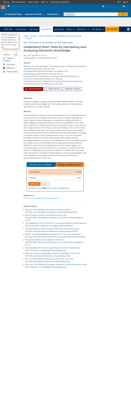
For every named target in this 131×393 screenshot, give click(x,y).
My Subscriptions (13, 14)
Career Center (33, 2)
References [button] (10, 68)
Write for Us (82, 29)
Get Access (112, 29)
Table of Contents (8, 59)
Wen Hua (27, 66)
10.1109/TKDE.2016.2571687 (46, 58)
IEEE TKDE (9, 29)
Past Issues (33, 29)
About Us (44, 2)
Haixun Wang (29, 74)
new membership (60, 188)
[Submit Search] (123, 14)
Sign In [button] (125, 2)
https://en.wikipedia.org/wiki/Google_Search (42, 198)
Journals (33, 36)
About (69, 29)
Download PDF (34, 89)
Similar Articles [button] (12, 72)
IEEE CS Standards (19, 2)
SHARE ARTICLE (54, 89)
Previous (6, 55)
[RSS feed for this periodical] (128, 29)
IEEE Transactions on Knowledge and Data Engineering (60, 36)
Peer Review (97, 29)
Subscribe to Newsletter (60, 2)
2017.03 (28, 38)
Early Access (59, 29)
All (69, 14)
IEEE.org (6, 2)
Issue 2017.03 (46, 29)
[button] (119, 2)
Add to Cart (34, 184)
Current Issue (21, 29)
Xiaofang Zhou (29, 81)
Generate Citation (72, 89)
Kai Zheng (27, 76)
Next (16, 55)
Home (26, 36)
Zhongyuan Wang (30, 71)
